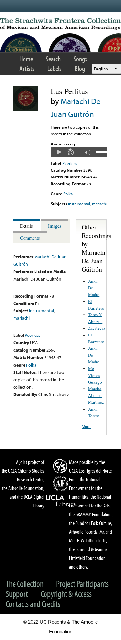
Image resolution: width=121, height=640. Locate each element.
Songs (80, 58)
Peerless (69, 163)
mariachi (99, 203)
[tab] (27, 225)
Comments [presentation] (30, 238)
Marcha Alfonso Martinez (96, 395)
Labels (54, 68)
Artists (27, 68)
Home (26, 58)
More (86, 426)
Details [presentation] (26, 226)
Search (53, 58)
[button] (59, 152)
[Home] (60, 24)
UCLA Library (61, 500)
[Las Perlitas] (25, 109)
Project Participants (82, 583)
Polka (68, 193)
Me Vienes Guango (95, 375)
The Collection (25, 583)
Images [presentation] (54, 226)
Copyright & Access (66, 593)
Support (17, 593)
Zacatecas (96, 328)
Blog (80, 68)
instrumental (79, 203)
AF (61, 483)
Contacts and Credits (33, 603)
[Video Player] (79, 152)
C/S (61, 465)
